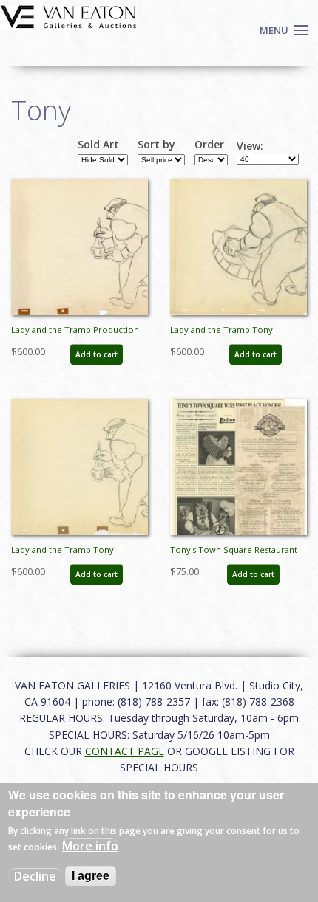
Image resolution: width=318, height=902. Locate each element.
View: (250, 146)
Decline (35, 876)
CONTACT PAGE (124, 751)
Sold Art (98, 145)
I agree (90, 876)
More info (90, 846)
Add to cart (96, 354)
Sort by (156, 145)
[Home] (68, 15)
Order (209, 145)
